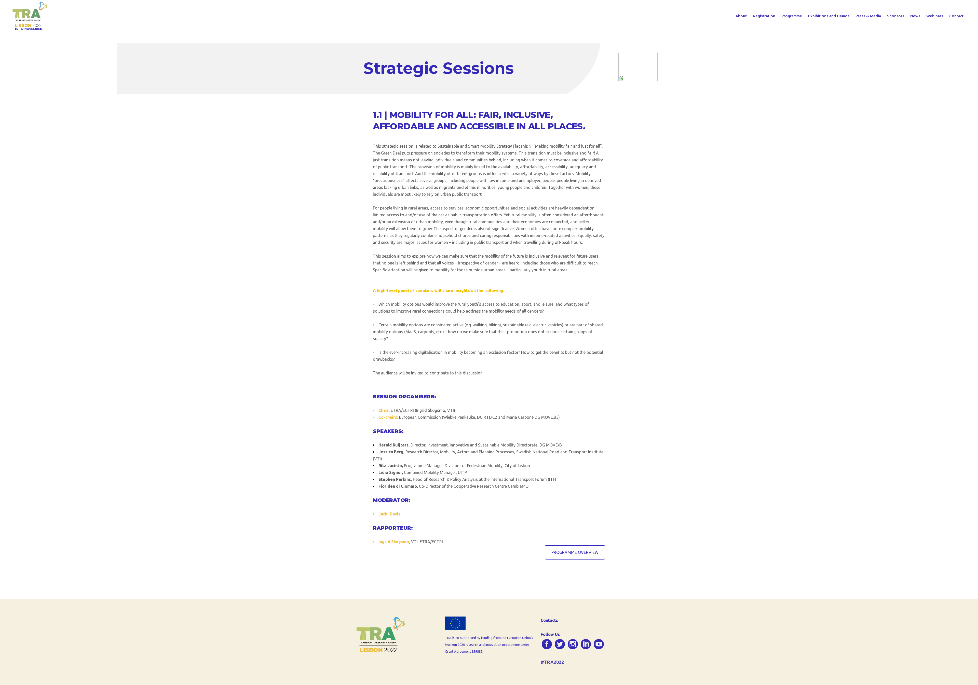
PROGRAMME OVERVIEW (575, 552)
